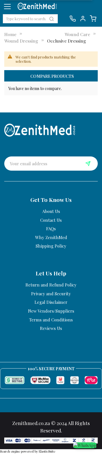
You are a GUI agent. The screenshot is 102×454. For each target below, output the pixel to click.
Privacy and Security (51, 293)
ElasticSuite (47, 451)
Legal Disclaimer (51, 302)
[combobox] (30, 18)
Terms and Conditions (51, 320)
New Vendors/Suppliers (51, 311)
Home (10, 34)
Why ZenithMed (51, 237)
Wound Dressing (21, 41)
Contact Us (51, 220)
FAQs (51, 228)
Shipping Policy (51, 246)
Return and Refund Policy (51, 285)
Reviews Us (51, 328)
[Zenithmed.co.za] (39, 129)
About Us (51, 211)
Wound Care (77, 34)
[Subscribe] (88, 163)
